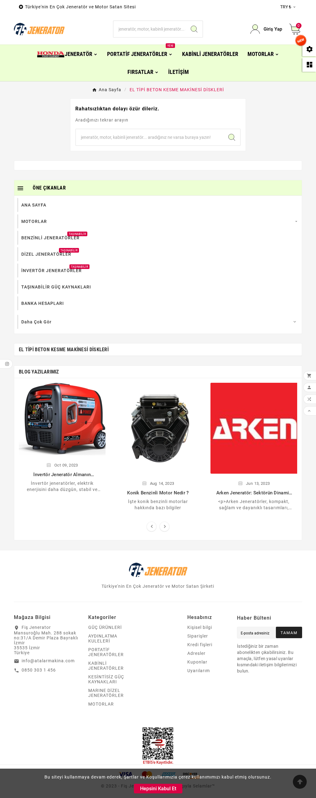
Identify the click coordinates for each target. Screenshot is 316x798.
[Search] (194, 29)
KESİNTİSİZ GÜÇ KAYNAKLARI (106, 679)
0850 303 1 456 (39, 670)
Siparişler (197, 636)
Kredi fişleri (199, 644)
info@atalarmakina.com (48, 660)
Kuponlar (197, 661)
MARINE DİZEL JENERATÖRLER (106, 693)
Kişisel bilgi (199, 627)
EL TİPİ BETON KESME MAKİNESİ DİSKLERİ (64, 349)
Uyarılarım (198, 670)
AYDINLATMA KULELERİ (102, 638)
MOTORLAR (101, 704)
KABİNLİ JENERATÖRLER (106, 666)
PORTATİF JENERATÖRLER (106, 652)
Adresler (196, 653)
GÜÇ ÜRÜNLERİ (105, 627)
